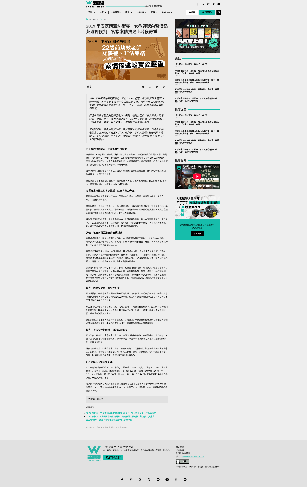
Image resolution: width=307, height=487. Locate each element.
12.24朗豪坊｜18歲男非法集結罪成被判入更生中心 (109, 420)
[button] (218, 12)
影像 (153, 12)
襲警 (117, 427)
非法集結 (123, 427)
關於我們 (180, 447)
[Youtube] (219, 4)
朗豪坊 (107, 427)
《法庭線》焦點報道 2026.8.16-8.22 (191, 64)
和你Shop (90, 427)
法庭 (102, 12)
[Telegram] (158, 479)
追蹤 (90, 12)
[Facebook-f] (198, 4)
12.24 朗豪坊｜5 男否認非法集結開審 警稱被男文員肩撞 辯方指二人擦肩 (120, 416)
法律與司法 (116, 12)
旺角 (102, 427)
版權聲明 (180, 450)
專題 (127, 12)
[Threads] (208, 4)
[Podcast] (176, 479)
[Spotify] (185, 479)
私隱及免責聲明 (183, 453)
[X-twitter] (213, 4)
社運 (113, 427)
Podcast (166, 12)
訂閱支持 (197, 233)
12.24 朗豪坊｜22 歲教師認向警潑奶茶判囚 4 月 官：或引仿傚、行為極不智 (121, 413)
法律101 (140, 12)
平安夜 (97, 427)
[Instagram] (203, 4)
